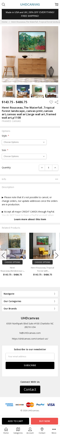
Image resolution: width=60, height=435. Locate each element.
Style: (5, 135)
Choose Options (15, 262)
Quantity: (6, 167)
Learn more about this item (30, 219)
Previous (3, 255)
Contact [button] (30, 389)
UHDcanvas (30, 318)
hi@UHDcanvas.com (30, 332)
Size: (5, 150)
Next (57, 255)
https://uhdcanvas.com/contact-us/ (30, 338)
